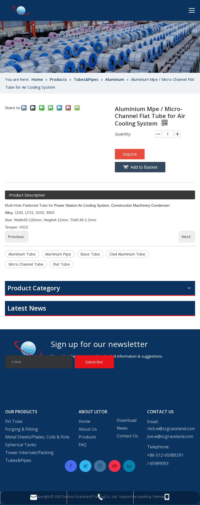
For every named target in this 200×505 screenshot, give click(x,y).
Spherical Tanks (20, 445)
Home (84, 421)
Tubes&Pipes (18, 460)
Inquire (130, 154)
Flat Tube (61, 264)
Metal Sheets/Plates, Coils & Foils (37, 437)
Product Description (27, 195)
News (122, 428)
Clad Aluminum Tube (127, 254)
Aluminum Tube (22, 254)
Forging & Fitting (21, 429)
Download (126, 420)
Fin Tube (13, 421)
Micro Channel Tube (25, 264)
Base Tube (90, 254)
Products (87, 437)
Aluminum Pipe (58, 254)
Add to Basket (144, 167)
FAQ (82, 445)
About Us (88, 429)
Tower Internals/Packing (29, 452)
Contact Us (127, 436)
